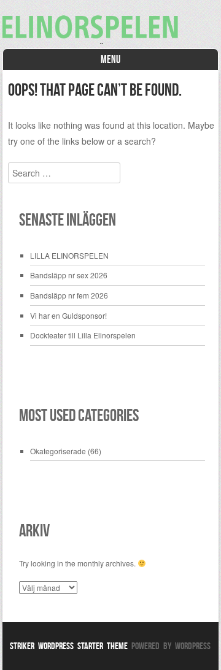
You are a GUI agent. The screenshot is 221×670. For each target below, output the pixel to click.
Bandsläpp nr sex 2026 (68, 275)
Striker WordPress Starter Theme (69, 646)
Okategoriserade (58, 451)
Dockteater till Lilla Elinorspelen (83, 335)
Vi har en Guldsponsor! (68, 315)
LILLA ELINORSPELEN (69, 255)
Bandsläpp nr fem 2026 (69, 295)
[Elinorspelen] (110, 40)
